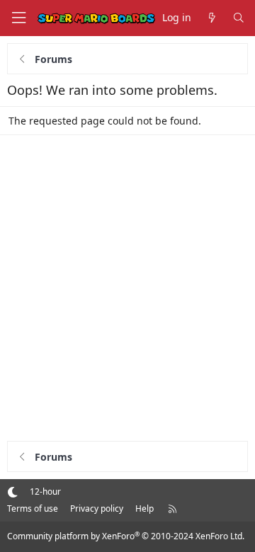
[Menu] (18, 18)
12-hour (45, 491)
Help (144, 508)
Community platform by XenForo (125, 536)
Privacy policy (96, 508)
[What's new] (211, 18)
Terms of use (32, 508)
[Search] (238, 18)
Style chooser (12, 491)
